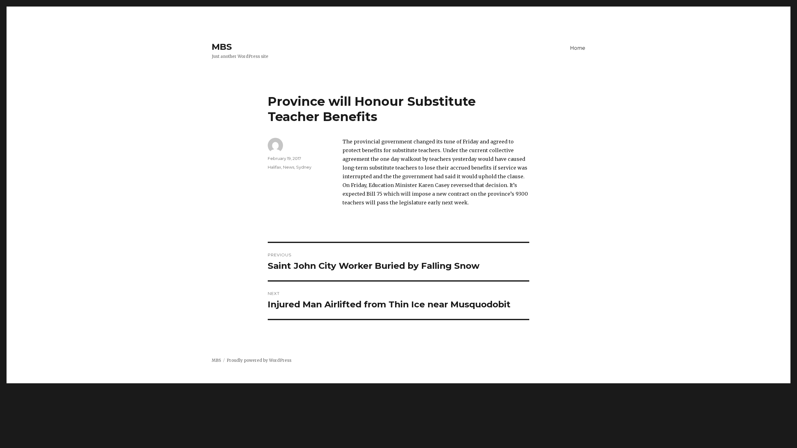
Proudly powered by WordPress (259, 360)
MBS (222, 46)
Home (577, 48)
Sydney (303, 167)
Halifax (274, 167)
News (288, 167)
